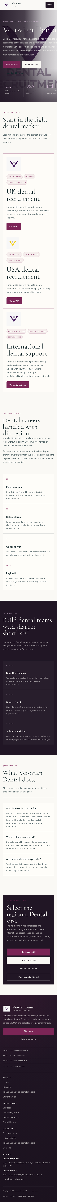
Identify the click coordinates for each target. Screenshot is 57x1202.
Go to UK (13, 226)
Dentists (7, 1107)
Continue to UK (28, 952)
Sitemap (31, 1196)
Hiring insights (9, 1138)
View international (17, 385)
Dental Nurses (9, 1122)
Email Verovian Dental (29, 977)
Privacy (13, 1196)
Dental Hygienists (11, 1112)
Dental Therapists (11, 1117)
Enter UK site (12, 64)
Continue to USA (28, 960)
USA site (7, 1087)
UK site (6, 1082)
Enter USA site (31, 64)
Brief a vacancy (28, 1039)
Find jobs (28, 1031)
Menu (49, 5)
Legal (5, 1196)
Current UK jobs (10, 1096)
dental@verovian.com (13, 1179)
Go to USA (14, 301)
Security (22, 1196)
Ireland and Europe (14, 73)
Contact (7, 1147)
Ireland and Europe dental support (19, 1092)
